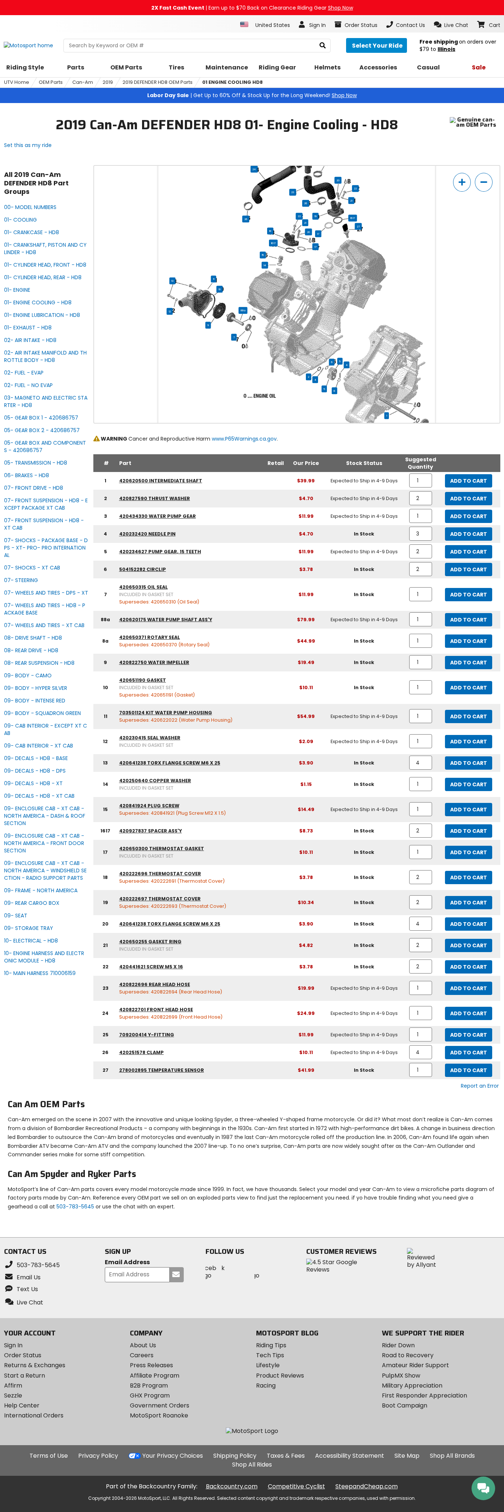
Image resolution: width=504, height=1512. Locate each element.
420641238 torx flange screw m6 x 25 (169, 763)
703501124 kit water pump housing (165, 712)
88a (243, 310)
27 (358, 226)
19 (315, 216)
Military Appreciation (412, 1385)
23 (292, 192)
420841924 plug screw (149, 806)
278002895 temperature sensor (161, 1070)
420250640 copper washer (155, 780)
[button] (451, 25)
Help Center (21, 1405)
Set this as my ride (28, 145)
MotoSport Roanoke (159, 1415)
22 (355, 188)
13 (172, 281)
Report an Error (480, 1085)
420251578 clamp (141, 1052)
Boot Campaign (404, 1405)
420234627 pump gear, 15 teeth (160, 551)
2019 (108, 82)
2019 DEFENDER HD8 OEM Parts (157, 82)
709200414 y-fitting (146, 1035)
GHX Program (150, 1395)
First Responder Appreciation (424, 1395)
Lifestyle (268, 1365)
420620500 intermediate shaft (160, 481)
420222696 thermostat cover (160, 873)
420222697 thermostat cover (160, 899)
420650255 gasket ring (150, 941)
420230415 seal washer (149, 738)
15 (263, 255)
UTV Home (16, 82)
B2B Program (149, 1385)
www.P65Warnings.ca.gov (244, 438)
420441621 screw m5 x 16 (151, 967)
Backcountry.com (232, 1486)
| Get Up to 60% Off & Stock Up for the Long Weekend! (252, 95)
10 (219, 289)
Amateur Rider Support (415, 1365)
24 (254, 169)
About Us (143, 1345)
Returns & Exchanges (34, 1365)
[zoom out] (484, 182)
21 (351, 200)
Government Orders (159, 1405)
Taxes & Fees (286, 1455)
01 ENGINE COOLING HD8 (232, 82)
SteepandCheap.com (366, 1486)
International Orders (33, 1415)
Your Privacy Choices (172, 1455)
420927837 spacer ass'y (150, 831)
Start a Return (24, 1375)
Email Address (127, 1262)
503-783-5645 (75, 1206)
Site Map (407, 1455)
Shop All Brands (452, 1455)
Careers (141, 1355)
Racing (266, 1385)
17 (318, 234)
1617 (352, 218)
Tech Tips (270, 1355)
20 (338, 180)
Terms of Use (49, 1455)
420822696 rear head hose (154, 984)
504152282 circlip (142, 569)
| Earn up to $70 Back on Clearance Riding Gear (252, 7)
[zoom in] (462, 182)
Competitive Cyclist (296, 1486)
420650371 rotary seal (149, 637)
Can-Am (82, 82)
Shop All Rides (252, 1464)
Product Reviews (280, 1375)
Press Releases (151, 1365)
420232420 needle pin (147, 534)
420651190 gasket (142, 680)
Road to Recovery (408, 1355)
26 (305, 203)
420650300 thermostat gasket (161, 848)
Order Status (22, 1355)
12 (170, 311)
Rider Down (398, 1345)
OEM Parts (51, 82)
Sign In (13, 1345)
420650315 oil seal (143, 587)
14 (264, 265)
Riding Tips (271, 1345)
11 (213, 279)
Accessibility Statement (349, 1455)
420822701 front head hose (156, 1009)
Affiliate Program (154, 1375)
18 (270, 231)
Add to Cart (468, 481)
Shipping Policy (234, 1455)
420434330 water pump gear (157, 516)
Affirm (13, 1385)
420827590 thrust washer (154, 498)
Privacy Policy (98, 1455)
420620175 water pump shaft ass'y (165, 619)
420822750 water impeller (154, 662)
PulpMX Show (401, 1375)
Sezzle (13, 1395)
